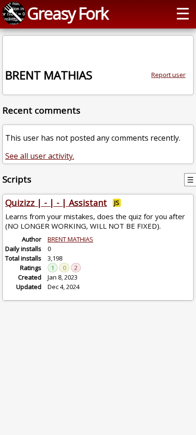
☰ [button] (183, 13)
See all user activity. (39, 156)
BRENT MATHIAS (70, 239)
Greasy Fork (67, 13)
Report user (168, 74)
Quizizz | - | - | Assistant (56, 202)
